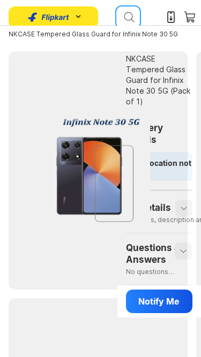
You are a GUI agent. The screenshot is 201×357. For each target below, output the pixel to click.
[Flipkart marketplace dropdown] (48, 17)
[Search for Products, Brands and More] (128, 17)
